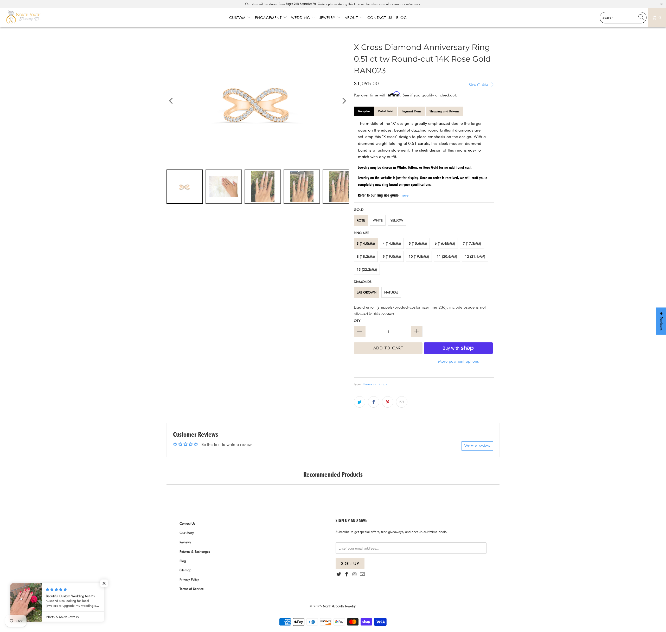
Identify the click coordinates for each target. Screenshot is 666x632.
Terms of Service (192, 589)
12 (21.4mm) (475, 256)
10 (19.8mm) (419, 256)
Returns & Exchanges (195, 551)
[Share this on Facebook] (373, 402)
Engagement (269, 18)
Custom (238, 18)
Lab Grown (366, 292)
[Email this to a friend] (401, 402)
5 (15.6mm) (418, 243)
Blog (401, 18)
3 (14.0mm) (366, 243)
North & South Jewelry (339, 606)
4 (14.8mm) (392, 243)
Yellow (396, 220)
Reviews (185, 542)
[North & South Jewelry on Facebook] (346, 574)
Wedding (301, 18)
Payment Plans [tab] (411, 111)
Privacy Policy (189, 579)
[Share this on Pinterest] (387, 402)
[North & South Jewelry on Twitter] (339, 574)
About (352, 18)
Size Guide (479, 84)
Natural (391, 292)
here (404, 195)
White (378, 220)
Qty (357, 320)
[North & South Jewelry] (23, 17)
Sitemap (185, 570)
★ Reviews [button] (661, 320)
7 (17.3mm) (472, 243)
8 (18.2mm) (366, 256)
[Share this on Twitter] (359, 402)
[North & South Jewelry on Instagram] (354, 574)
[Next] (343, 101)
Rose (361, 220)
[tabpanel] (424, 159)
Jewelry (328, 18)
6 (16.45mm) (445, 243)
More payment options (458, 361)
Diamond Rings (375, 384)
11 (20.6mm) (447, 256)
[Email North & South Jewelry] (362, 574)
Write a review (477, 445)
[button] (104, 583)
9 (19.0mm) (392, 256)
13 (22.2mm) (367, 269)
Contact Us (379, 18)
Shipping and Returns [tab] (444, 111)
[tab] (364, 111)
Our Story (187, 533)
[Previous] (171, 101)
